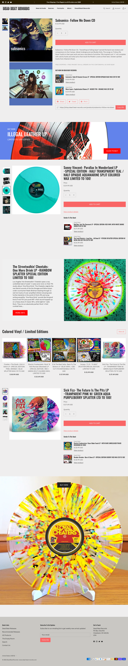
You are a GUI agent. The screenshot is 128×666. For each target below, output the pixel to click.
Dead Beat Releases (9, 628)
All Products (6, 635)
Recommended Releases (11, 632)
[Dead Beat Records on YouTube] (11, 2)
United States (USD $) (118, 2)
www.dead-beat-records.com (28, 660)
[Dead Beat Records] (16, 8)
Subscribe (45, 640)
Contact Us (6, 645)
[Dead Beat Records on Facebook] (3, 2)
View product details (71, 212)
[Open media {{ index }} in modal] (30, 40)
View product (70, 82)
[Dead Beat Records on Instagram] (5, 2)
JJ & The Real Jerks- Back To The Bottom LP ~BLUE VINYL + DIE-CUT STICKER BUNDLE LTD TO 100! (64, 367)
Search (4, 642)
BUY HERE (64, 485)
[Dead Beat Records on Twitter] (8, 2)
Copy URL (120, 107)
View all (121, 332)
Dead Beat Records (12, 660)
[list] (30, 61)
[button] (51, 8)
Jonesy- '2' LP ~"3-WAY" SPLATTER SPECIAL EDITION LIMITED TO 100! (88, 366)
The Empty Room (8, 639)
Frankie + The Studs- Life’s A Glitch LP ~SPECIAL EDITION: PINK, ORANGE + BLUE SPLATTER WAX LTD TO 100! (14, 367)
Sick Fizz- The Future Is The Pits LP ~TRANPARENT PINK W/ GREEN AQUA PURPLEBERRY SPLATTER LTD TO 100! (113, 367)
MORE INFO (20, 313)
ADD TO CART (90, 42)
